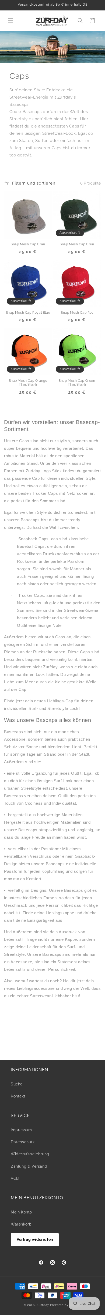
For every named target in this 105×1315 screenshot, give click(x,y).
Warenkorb (21, 1224)
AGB (15, 1178)
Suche (17, 1084)
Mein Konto (21, 1212)
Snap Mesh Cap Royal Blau (28, 312)
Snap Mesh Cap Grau (28, 244)
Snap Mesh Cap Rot (77, 312)
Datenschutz (23, 1142)
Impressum (21, 1130)
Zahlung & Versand (29, 1166)
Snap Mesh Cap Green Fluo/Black (77, 383)
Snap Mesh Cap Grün (77, 244)
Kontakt (18, 1096)
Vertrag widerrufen (35, 1239)
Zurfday (43, 1305)
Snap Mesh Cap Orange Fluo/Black (28, 383)
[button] (11, 21)
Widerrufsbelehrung (30, 1154)
